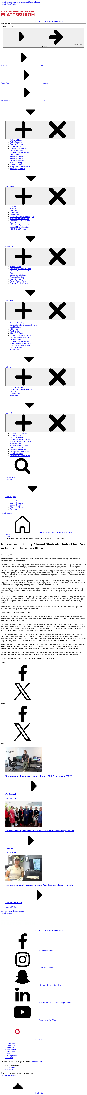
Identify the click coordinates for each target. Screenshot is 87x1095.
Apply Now (14, 223)
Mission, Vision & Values (19, 445)
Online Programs (16, 142)
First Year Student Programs (20, 345)
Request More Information (19, 227)
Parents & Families (16, 501)
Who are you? (10, 497)
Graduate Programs (17, 144)
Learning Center (16, 165)
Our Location (15, 331)
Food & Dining (15, 327)
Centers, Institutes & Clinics (20, 439)
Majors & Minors (16, 140)
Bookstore (9, 1058)
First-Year (13, 206)
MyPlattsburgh (10, 477)
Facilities (13, 391)
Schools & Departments (18, 148)
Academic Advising (17, 160)
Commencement (16, 347)
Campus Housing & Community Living (24, 325)
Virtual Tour (14, 329)
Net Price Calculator (17, 277)
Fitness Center (15, 393)
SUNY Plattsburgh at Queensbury (22, 441)
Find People (9, 1047)
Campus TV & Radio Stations (20, 335)
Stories (7, 536)
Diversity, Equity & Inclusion (20, 337)
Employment (10, 1043)
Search (5, 26)
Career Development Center (20, 152)
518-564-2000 (37, 1062)
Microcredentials (16, 146)
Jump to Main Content (21, 2)
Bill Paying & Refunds (18, 275)
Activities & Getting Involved (20, 323)
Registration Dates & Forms (20, 221)
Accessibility (10, 1051)
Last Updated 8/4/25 (8, 1075)
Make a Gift (9, 479)
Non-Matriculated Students (19, 219)
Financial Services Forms (19, 283)
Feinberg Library (16, 163)
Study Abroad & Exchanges (20, 167)
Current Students (16, 499)
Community (14, 509)
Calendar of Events (17, 321)
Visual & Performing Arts (19, 333)
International (14, 213)
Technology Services (17, 169)
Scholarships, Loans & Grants (20, 269)
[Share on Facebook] (22, 682)
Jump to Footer (34, 2)
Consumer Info (10, 1049)
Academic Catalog (16, 156)
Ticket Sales (14, 395)
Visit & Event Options (18, 229)
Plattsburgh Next (16, 443)
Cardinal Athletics (16, 387)
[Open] (40, 130)
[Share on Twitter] (22, 699)
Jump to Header (6, 2)
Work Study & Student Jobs (20, 271)
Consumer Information (18, 450)
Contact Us (9, 1070)
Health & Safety (16, 339)
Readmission (14, 215)
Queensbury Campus (17, 150)
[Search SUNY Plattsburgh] (22, 473)
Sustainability (15, 349)
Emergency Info (11, 1045)
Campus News (15, 435)
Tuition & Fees (15, 267)
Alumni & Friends (16, 507)
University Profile (16, 447)
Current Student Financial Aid (20, 281)
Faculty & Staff (15, 505)
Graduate (13, 210)
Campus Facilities (16, 454)
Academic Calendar (17, 158)
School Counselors (16, 503)
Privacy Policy (10, 1067)
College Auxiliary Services (19, 452)
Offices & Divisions (17, 437)
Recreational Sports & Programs (21, 389)
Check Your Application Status (21, 225)
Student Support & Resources (20, 343)
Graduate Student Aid (17, 279)
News (7, 534)
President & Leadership (18, 433)
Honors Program (16, 154)
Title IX (8, 1054)
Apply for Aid (15, 273)
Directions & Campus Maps (20, 456)
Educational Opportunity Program (22, 217)
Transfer (13, 208)
